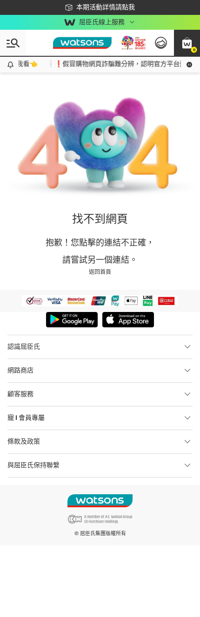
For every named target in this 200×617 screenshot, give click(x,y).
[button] (187, 43)
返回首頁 (100, 272)
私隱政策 (150, 611)
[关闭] (185, 585)
